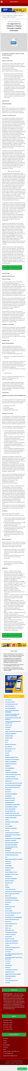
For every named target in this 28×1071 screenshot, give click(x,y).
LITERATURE (8, 863)
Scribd (4, 1049)
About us (8, 1063)
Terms (21, 1063)
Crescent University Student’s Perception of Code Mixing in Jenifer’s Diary (14, 665)
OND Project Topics (7, 1022)
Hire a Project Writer (8, 1029)
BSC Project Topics (7, 1027)
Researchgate (6, 1045)
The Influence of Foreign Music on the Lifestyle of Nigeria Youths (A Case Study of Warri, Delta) (14, 669)
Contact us (12, 1063)
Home (3, 15)
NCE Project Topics (7, 1020)
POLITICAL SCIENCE (9, 915)
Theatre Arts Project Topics (14, 21)
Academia (5, 1047)
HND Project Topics (7, 1025)
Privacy (17, 1063)
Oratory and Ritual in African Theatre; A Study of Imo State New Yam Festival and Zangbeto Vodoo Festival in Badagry (14, 655)
